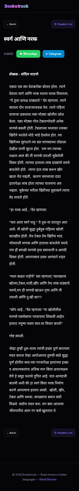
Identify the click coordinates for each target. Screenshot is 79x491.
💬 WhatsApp (28, 53)
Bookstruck (16, 6)
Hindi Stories (48, 479)
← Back (11, 24)
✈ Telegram (53, 53)
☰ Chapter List (63, 24)
